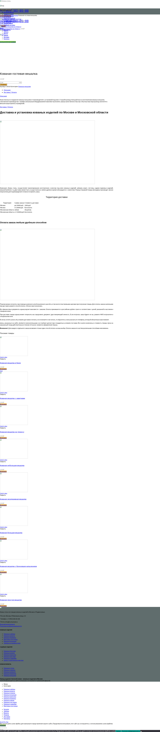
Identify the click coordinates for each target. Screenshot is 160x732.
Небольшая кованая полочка (10, 21)
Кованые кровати (10, 672)
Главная (3, 15)
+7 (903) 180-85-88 (14, 11)
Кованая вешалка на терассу (10, 29)
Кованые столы (9, 668)
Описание (7, 90)
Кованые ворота (9, 636)
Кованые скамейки (10, 658)
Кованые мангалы (10, 655)
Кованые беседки (10, 651)
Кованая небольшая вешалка (12, 465)
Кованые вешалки (12, 15)
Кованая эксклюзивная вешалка (13, 499)
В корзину (3, 84)
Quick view (3, 357)
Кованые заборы (9, 634)
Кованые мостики (10, 656)
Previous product (5, 17)
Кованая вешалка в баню (10, 363)
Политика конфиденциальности (11, 626)
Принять (3, 725)
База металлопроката (7, 624)
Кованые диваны (9, 670)
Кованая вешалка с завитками (12, 398)
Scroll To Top (4, 722)
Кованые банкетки (10, 674)
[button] (3, 369)
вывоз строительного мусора (13, 660)
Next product (4, 25)
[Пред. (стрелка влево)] (0, 729)
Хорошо (118, 731)
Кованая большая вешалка (11, 532)
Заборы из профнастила (12, 643)
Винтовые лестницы (11, 639)
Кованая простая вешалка (11, 600)
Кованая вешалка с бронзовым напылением (18, 566)
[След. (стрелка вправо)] (2, 729)
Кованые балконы (10, 637)
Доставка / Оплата (10, 92)
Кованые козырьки (10, 641)
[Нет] (141, 731)
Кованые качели (9, 653)
